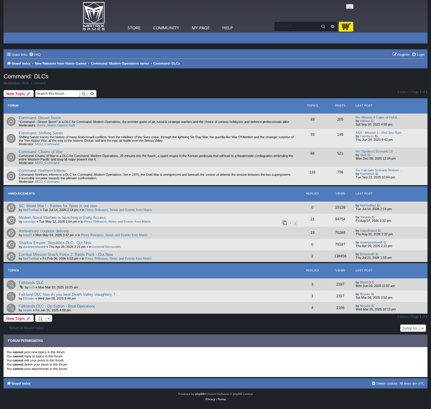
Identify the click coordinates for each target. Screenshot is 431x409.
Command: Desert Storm (40, 118)
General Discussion (106, 247)
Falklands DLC (31, 282)
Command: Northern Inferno (42, 170)
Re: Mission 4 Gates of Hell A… (378, 117)
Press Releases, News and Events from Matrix (118, 210)
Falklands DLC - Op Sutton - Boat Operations (57, 306)
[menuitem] (35, 54)
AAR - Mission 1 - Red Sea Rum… (380, 132)
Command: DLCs (26, 76)
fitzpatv (365, 294)
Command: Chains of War (40, 152)
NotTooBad (31, 210)
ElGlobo (28, 298)
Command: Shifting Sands (41, 133)
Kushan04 (367, 173)
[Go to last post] (379, 205)
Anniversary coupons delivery (44, 231)
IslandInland (368, 230)
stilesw (365, 121)
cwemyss (367, 136)
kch (32, 287)
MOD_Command (33, 83)
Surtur (41, 125)
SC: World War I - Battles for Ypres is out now (58, 206)
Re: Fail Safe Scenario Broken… (379, 170)
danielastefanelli (34, 247)
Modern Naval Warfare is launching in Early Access (62, 217)
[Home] (94, 16)
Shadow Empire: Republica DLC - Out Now (55, 243)
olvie (363, 155)
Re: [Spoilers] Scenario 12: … (377, 151)
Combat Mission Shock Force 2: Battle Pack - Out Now (66, 254)
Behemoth (367, 254)
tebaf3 (27, 235)
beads (27, 310)
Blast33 (365, 282)
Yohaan (365, 217)
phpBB (200, 394)
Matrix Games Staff (61, 125)
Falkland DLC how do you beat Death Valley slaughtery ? (67, 294)
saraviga (29, 221)
